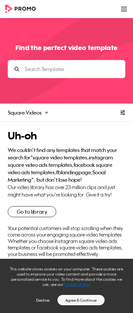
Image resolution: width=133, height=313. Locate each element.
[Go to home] (22, 9)
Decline (43, 300)
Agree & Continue (81, 300)
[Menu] (124, 9)
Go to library (32, 211)
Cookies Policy (77, 284)
